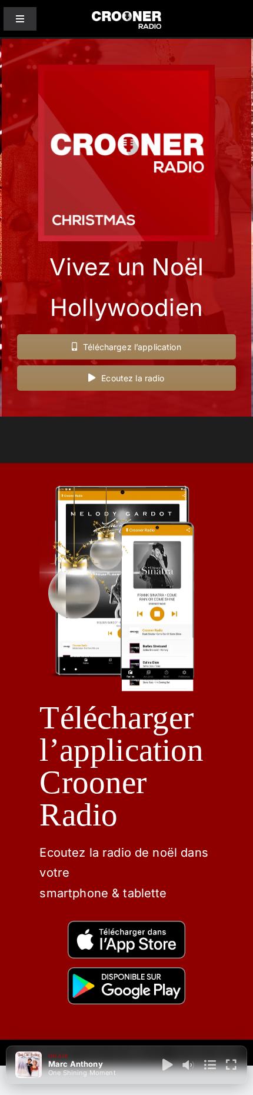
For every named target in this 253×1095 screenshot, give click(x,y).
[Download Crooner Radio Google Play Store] (126, 971)
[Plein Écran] (231, 1065)
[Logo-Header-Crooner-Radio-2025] (127, 15)
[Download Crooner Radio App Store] (126, 925)
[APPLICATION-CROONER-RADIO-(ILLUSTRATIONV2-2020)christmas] (126, 476)
